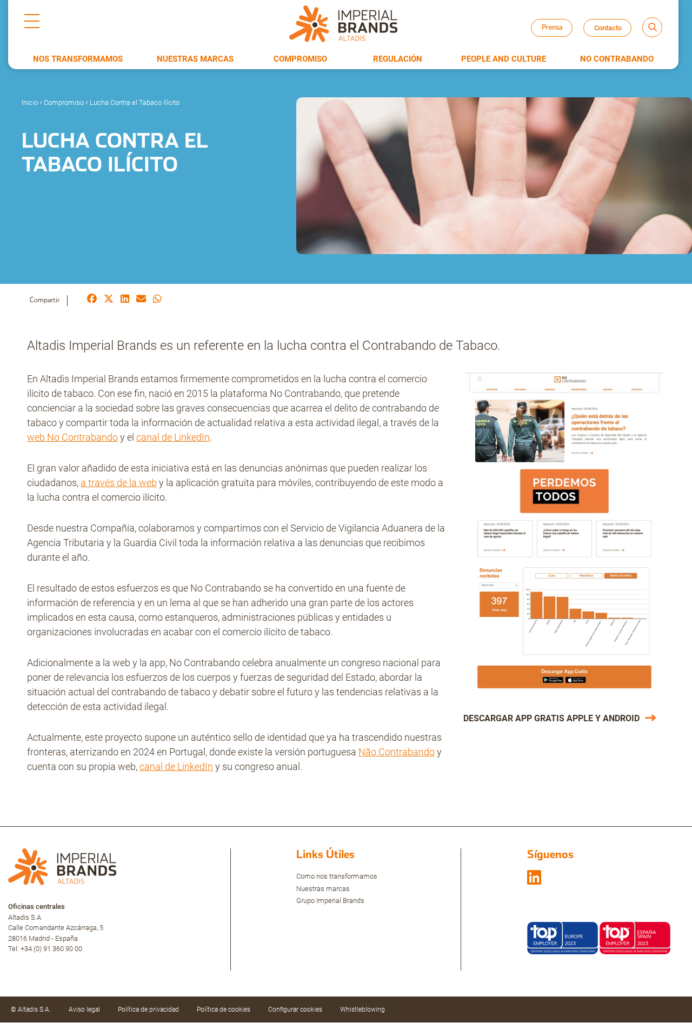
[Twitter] (108, 300)
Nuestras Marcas (195, 59)
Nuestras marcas (323, 889)
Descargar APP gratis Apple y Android (551, 718)
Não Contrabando (396, 752)
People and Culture (503, 59)
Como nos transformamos (336, 876)
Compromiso (300, 59)
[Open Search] (652, 27)
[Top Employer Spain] (635, 937)
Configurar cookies (295, 1009)
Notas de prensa (561, 38)
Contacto (608, 28)
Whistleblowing (362, 1009)
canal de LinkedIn (173, 437)
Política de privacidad (148, 1009)
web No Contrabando (72, 437)
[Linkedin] (125, 300)
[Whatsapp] (157, 300)
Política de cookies (223, 1009)
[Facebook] (91, 300)
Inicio (30, 102)
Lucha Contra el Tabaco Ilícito (134, 102)
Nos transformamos (78, 59)
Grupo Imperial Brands (330, 900)
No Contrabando (617, 59)
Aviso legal (84, 1009)
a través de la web (119, 482)
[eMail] (141, 300)
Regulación (397, 59)
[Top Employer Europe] (562, 937)
